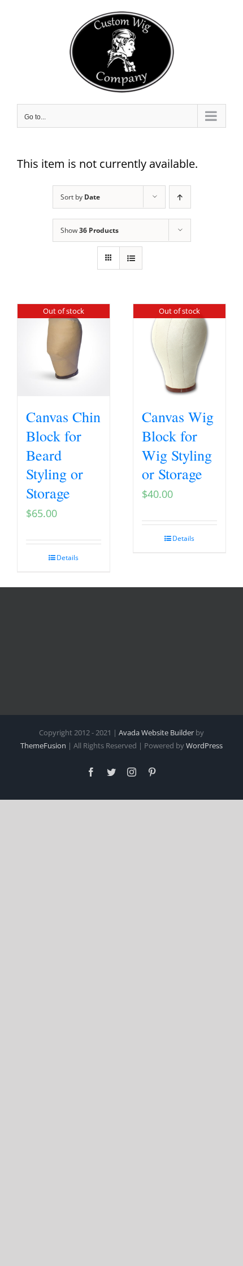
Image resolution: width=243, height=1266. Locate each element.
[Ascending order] (180, 197)
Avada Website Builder (156, 732)
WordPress (204, 745)
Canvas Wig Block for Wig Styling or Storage (178, 445)
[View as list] (131, 258)
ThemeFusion (43, 745)
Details (68, 557)
